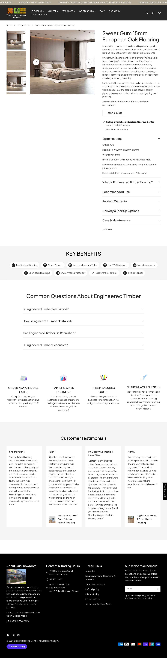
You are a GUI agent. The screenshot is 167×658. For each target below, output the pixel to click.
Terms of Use (131, 598)
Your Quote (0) (165, 491)
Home (9, 25)
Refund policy (92, 589)
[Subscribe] (157, 588)
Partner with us (92, 599)
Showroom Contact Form (98, 604)
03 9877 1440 (55, 579)
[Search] (147, 12)
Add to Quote (115, 113)
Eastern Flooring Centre (26, 640)
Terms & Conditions (95, 584)
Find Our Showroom (18, 620)
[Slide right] (88, 62)
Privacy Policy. (146, 598)
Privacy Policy (92, 594)
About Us (90, 571)
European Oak (23, 25)
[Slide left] (36, 62)
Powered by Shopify (49, 640)
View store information (117, 129)
